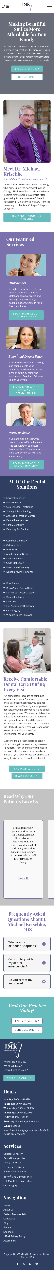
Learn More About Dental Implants (26, 465)
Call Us (3, 6)
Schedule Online (27, 76)
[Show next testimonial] (47, 809)
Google (30, 1264)
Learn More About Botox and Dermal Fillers (26, 390)
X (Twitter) (24, 1264)
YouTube (36, 1264)
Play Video (27, 650)
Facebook (17, 1264)
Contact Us (7, 6)
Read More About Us (27, 768)
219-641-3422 (19, 1061)
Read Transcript (27, 775)
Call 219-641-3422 (27, 68)
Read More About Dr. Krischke (27, 217)
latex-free (31, 730)
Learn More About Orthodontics (26, 315)
